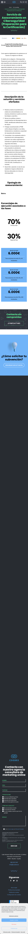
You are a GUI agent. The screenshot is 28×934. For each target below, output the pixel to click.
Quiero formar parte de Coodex (11, 802)
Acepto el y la (14, 829)
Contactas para (6, 794)
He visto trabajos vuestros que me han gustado (13, 812)
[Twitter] (14, 881)
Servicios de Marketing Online (11, 797)
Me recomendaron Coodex (10, 808)
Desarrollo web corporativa (10, 798)
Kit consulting (16, 7)
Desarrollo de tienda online (10, 800)
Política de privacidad (15, 931)
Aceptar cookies (14, 920)
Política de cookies (7, 931)
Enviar (14, 846)
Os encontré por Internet (9, 809)
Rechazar (14, 924)
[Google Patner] (14, 902)
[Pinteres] (17, 881)
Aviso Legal (23, 931)
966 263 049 (14, 862)
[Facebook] (10, 881)
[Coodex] (14, 2)
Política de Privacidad (19, 829)
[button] (5, 2)
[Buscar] (21, 2)
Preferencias (14, 928)
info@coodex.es (14, 864)
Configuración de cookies (14, 894)
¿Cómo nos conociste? (8, 805)
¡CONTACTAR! (14, 323)
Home (10, 7)
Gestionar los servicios (13, 915)
